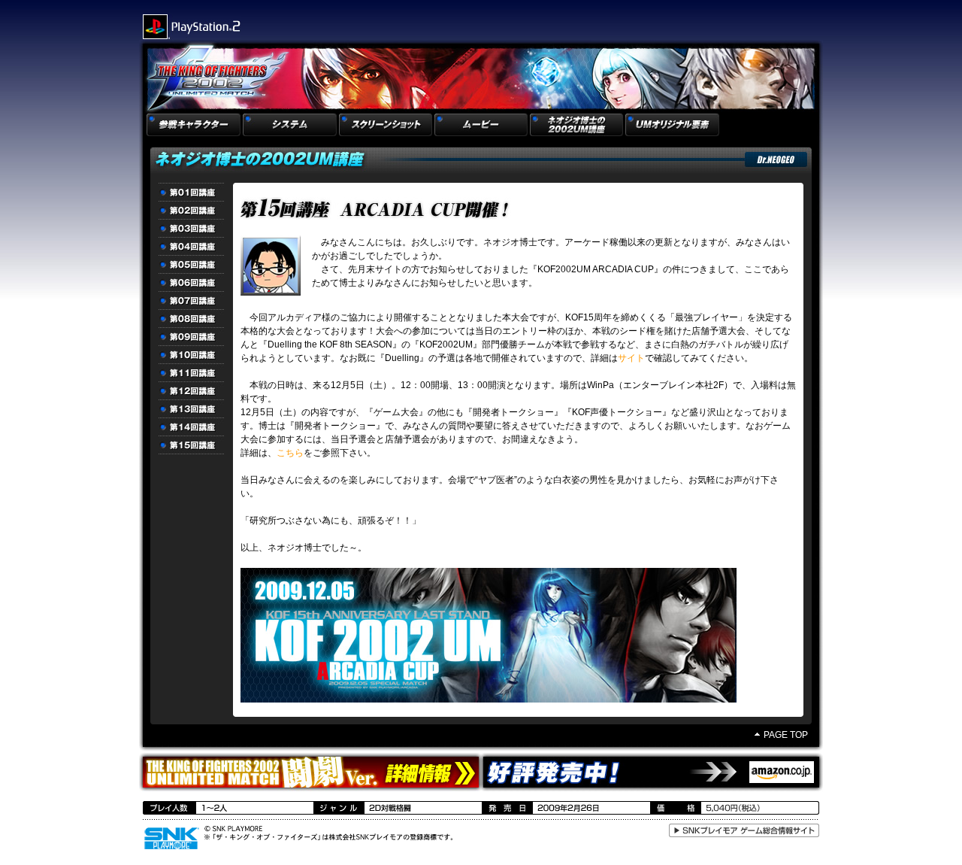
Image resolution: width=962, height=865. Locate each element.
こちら (290, 453)
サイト (631, 358)
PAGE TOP (786, 735)
